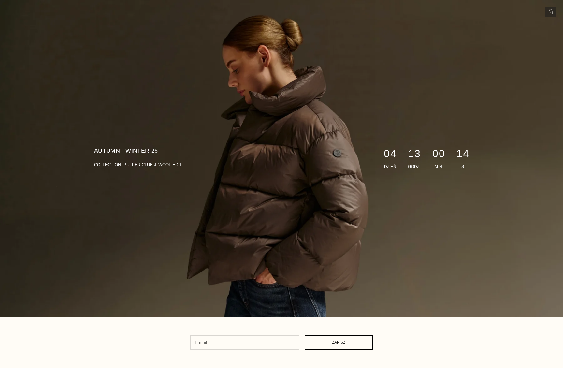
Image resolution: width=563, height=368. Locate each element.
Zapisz (338, 342)
